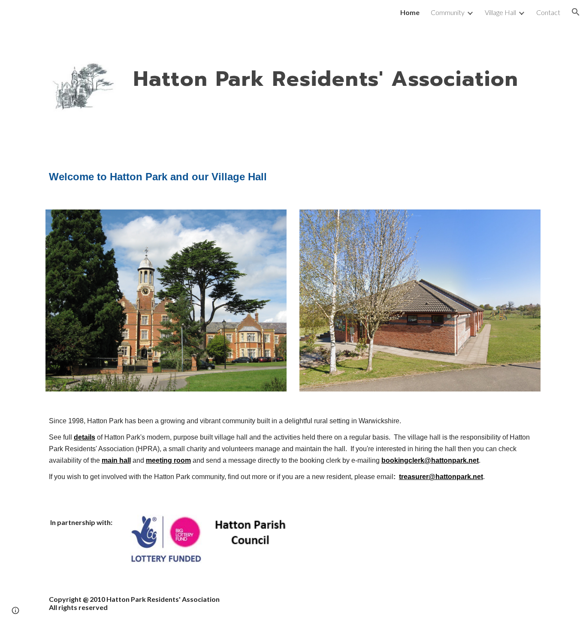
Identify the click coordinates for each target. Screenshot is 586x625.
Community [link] (448, 12)
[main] (335, 80)
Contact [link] (548, 12)
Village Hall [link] (500, 12)
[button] (575, 12)
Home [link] (410, 12)
